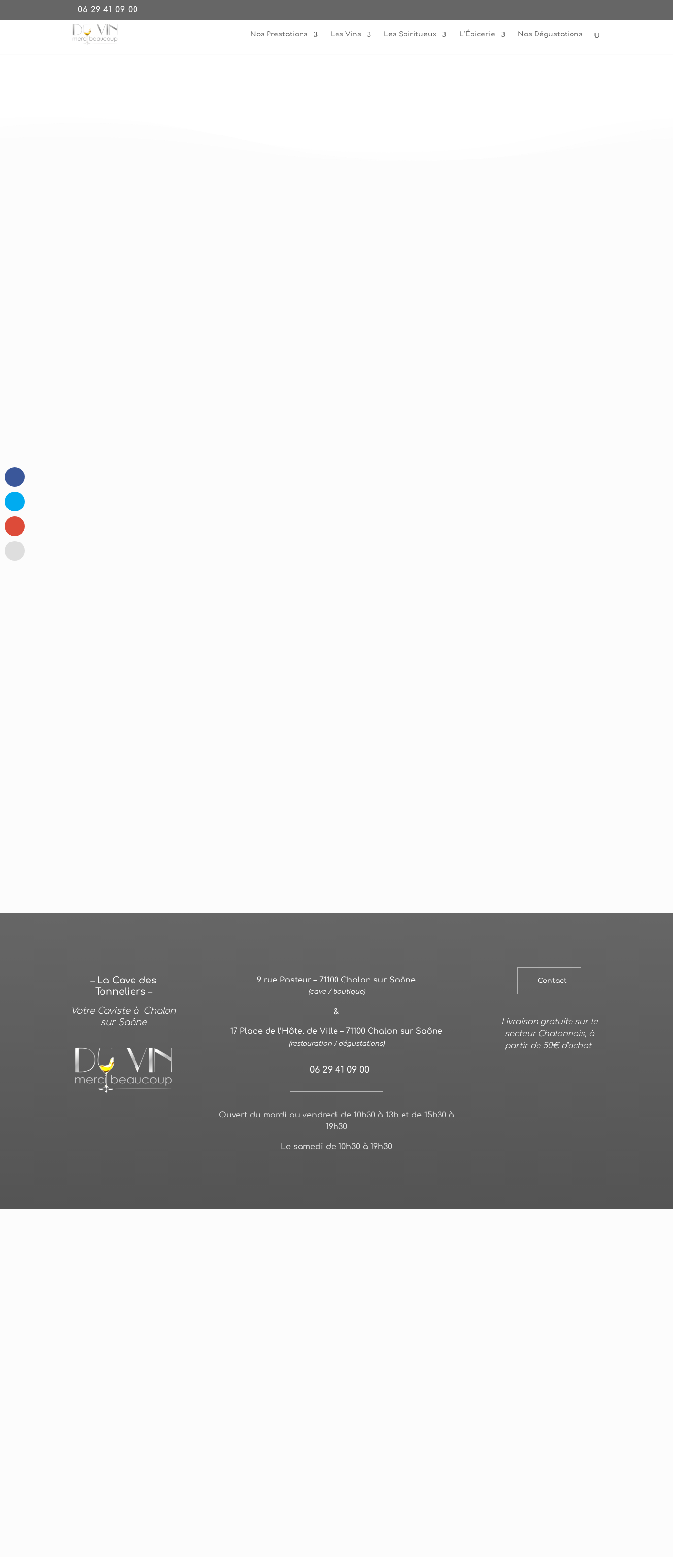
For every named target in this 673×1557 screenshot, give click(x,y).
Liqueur (456, 932)
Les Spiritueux (410, 34)
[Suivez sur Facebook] (549, 1170)
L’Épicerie (477, 34)
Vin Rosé (238, 932)
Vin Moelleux (359, 932)
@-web (280, 1172)
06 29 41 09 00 (108, 9)
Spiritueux (412, 932)
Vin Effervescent (295, 932)
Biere (491, 932)
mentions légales (327, 1172)
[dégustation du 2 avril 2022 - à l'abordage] (490, 320)
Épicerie (527, 932)
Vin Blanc (195, 932)
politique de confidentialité (406, 1172)
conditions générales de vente (336, 1184)
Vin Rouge (149, 932)
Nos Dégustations (550, 34)
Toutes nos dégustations (490, 351)
